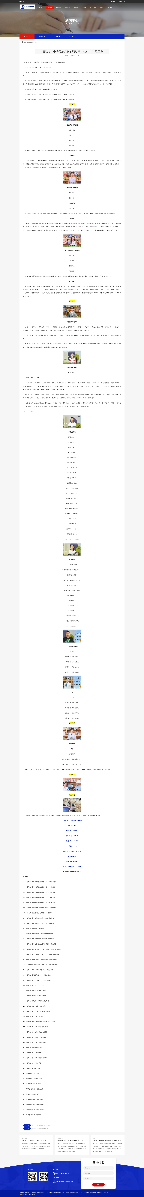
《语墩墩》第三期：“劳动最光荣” (34, 1104)
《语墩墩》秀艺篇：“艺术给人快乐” (36, 995)
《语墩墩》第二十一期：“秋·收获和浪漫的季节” (39, 1011)
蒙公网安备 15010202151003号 (29, 1194)
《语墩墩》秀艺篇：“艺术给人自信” (36, 990)
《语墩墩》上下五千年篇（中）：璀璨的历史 (38, 975)
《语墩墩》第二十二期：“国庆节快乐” (36, 1006)
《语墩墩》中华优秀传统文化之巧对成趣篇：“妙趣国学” (41, 944)
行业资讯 (57, 36)
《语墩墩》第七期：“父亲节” (33, 1083)
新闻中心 (30, 42)
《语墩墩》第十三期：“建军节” (34, 1052)
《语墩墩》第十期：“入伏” (33, 1068)
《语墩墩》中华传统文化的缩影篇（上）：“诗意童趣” (41, 907)
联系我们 (120, 1)
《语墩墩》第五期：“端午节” (33, 1094)
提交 (98, 1184)
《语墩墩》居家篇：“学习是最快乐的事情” (37, 1001)
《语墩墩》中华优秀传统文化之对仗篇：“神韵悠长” (40, 918)
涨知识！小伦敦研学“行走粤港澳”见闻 (41, 1125)
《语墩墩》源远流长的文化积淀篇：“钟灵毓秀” (39, 913)
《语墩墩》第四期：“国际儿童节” (34, 1099)
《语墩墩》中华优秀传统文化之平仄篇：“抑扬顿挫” (40, 923)
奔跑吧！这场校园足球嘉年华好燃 (40, 1128)
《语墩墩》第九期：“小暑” (32, 1073)
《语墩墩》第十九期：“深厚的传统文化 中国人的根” (40, 1021)
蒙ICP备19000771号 (24, 1192)
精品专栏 (72, 36)
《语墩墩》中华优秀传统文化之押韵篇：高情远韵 (39, 933)
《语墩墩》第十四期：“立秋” (34, 1047)
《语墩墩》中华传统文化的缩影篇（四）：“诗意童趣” (41, 892)
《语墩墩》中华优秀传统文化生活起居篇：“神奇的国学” (41, 959)
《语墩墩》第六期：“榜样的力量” (34, 1089)
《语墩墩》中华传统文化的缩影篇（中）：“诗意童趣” (41, 902)
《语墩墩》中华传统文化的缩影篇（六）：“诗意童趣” (41, 881)
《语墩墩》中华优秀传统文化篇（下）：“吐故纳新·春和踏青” (43, 954)
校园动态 (27, 36)
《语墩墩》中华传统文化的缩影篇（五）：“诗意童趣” (41, 887)
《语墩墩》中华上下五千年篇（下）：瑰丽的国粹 (39, 970)
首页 (25, 42)
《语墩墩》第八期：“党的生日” (34, 1078)
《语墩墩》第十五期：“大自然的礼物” (36, 1042)
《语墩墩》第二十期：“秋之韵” (34, 1016)
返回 (78, 55)
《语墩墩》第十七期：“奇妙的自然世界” (37, 1032)
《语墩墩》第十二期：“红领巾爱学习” (36, 1058)
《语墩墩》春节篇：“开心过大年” (35, 985)
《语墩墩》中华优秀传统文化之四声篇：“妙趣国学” (40, 938)
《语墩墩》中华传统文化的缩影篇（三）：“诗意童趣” (41, 897)
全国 (22, 1)
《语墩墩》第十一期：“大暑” (34, 1063)
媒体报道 (42, 36)
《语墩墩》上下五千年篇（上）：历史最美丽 (38, 980)
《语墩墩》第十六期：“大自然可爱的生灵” (37, 1037)
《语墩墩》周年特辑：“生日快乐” (35, 928)
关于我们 (113, 1)
